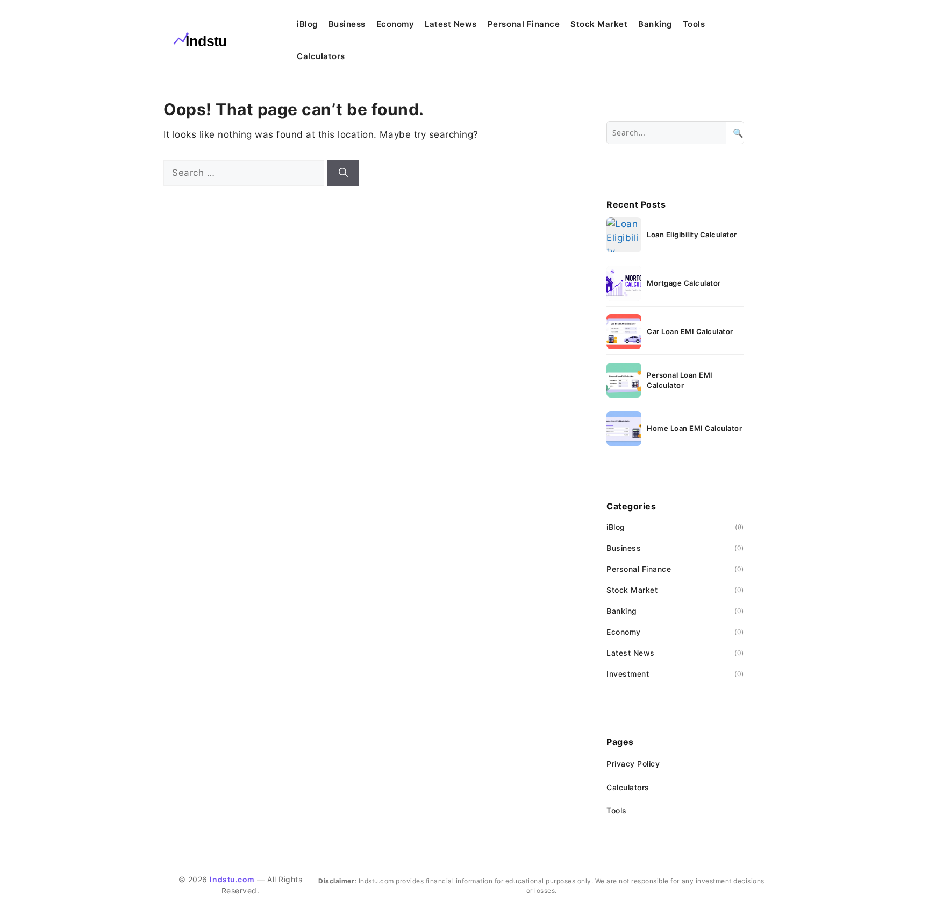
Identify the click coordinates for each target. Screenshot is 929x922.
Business (347, 24)
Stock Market (598, 24)
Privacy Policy (633, 763)
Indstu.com (232, 879)
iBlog (307, 24)
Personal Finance (524, 24)
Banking (655, 24)
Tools (694, 24)
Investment (627, 673)
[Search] (343, 173)
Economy (395, 24)
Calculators (321, 56)
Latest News (451, 24)
